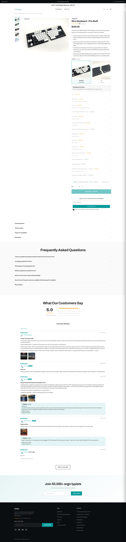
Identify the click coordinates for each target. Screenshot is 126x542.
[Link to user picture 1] (23, 356)
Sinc (28, 13)
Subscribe (76, 493)
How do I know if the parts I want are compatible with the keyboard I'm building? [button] (35, 280)
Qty (73, 186)
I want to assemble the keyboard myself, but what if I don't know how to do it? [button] (34, 256)
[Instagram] (15, 529)
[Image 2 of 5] (17, 24)
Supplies (66, 9)
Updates (59, 519)
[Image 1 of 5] (17, 19)
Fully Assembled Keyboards (63, 514)
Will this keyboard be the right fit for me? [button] (25, 270)
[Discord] (22, 529)
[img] (23, 332)
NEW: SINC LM (5, 1)
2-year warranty (95, 181)
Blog (58, 522)
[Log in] (107, 9)
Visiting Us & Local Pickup (83, 514)
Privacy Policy (80, 530)
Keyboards (58, 9)
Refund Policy (80, 527)
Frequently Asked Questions (83, 511)
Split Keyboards (22, 13)
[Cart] (111, 9)
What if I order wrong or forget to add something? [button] (27, 275)
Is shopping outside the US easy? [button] (23, 261)
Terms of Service (81, 525)
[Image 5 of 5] (17, 39)
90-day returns (105, 181)
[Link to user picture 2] (31, 356)
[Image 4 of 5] (17, 34)
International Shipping (82, 517)
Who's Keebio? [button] (19, 284)
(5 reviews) (83, 23)
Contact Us (79, 522)
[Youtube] (19, 529)
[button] (63, 223)
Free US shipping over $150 (82, 181)
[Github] (26, 529)
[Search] (104, 9)
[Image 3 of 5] (17, 29)
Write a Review (63, 467)
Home (16, 13)
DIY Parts (59, 517)
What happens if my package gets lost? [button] (25, 266)
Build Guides (80, 519)
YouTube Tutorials (61, 525)
